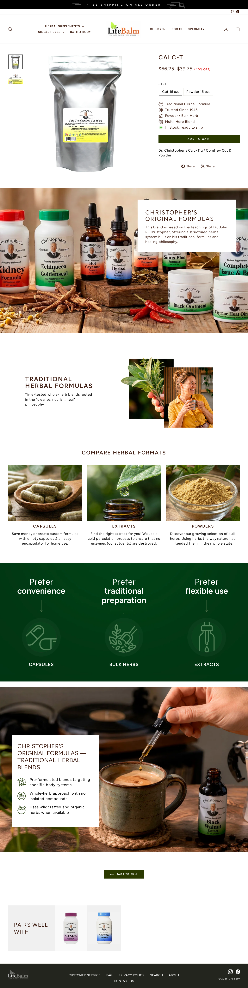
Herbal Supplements (63, 26)
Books (177, 29)
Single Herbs (49, 32)
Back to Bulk (126, 874)
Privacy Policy (131, 975)
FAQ (109, 975)
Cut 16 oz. (170, 92)
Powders (203, 526)
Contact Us (124, 981)
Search (156, 975)
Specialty (196, 29)
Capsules (45, 526)
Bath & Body (80, 32)
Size (163, 84)
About (174, 975)
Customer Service (84, 975)
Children (158, 29)
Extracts (124, 526)
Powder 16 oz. (198, 92)
